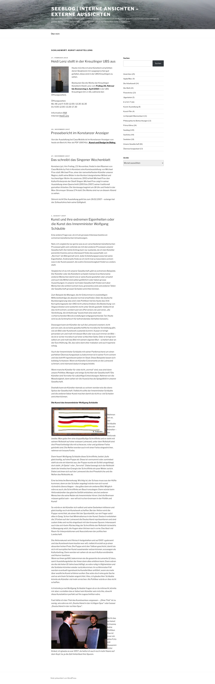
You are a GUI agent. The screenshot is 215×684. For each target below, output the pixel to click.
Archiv (126, 158)
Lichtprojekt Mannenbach (133, 116)
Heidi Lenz (64, 116)
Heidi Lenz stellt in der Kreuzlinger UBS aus (83, 61)
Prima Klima (128, 125)
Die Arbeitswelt (129, 83)
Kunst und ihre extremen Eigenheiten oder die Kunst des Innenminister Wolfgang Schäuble (82, 223)
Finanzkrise (127, 93)
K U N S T (127, 102)
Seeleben (127, 139)
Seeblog (126, 130)
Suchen (126, 58)
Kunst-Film (127, 111)
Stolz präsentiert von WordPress (63, 678)
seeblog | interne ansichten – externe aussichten (95, 11)
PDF (65, 113)
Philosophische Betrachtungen (135, 121)
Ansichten (127, 74)
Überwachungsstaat (131, 149)
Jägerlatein (127, 97)
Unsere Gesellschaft (131, 144)
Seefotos (127, 135)
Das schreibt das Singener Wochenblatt (80, 160)
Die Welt (126, 88)
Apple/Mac (127, 79)
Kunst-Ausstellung (130, 107)
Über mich (55, 34)
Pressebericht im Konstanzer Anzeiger (80, 133)
